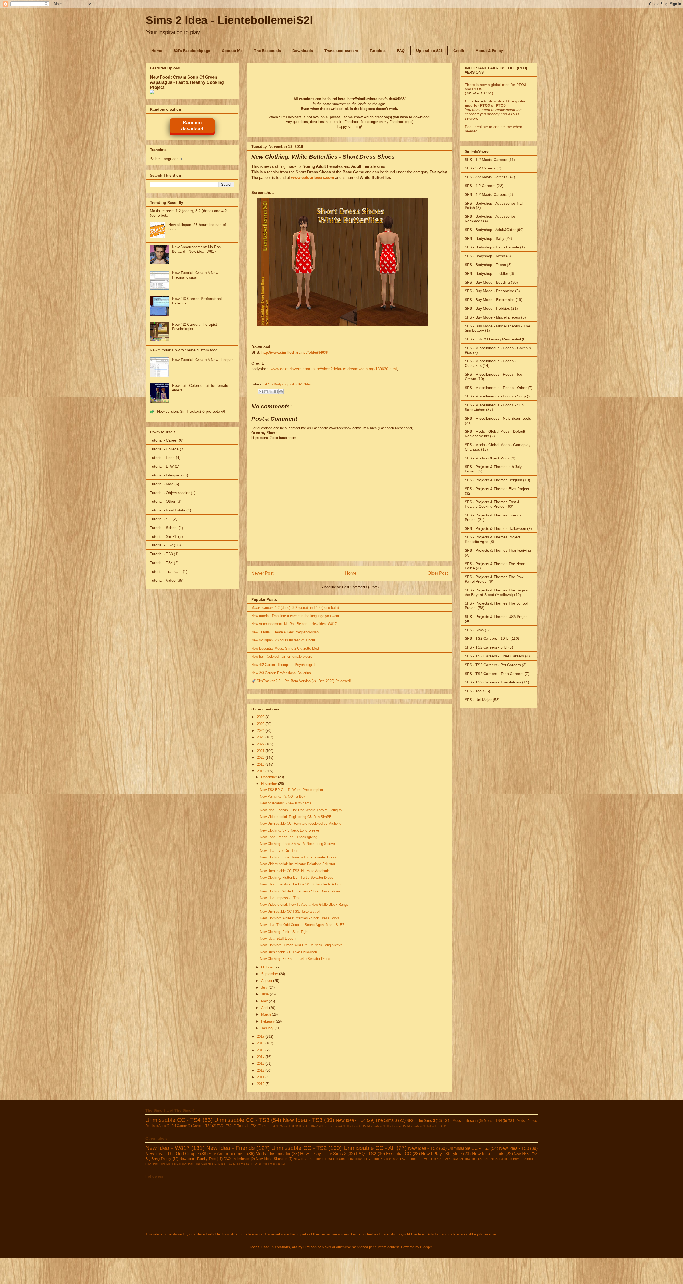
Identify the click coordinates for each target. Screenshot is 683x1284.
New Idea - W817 (167, 1148)
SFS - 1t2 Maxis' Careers (486, 159)
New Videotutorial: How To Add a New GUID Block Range (304, 905)
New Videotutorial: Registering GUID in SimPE (296, 817)
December (269, 777)
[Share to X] (270, 391)
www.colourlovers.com (312, 178)
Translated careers (341, 51)
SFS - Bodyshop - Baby (484, 238)
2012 (261, 1070)
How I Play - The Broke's (160, 1163)
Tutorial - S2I (161, 519)
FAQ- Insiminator (237, 1159)
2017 (261, 1037)
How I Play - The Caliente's (196, 1163)
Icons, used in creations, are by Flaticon (283, 1247)
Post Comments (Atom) (360, 587)
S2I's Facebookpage (191, 51)
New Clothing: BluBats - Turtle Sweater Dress (295, 959)
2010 (261, 1084)
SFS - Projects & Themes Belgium (493, 480)
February (268, 1021)
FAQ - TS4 (268, 1125)
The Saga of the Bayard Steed (511, 1158)
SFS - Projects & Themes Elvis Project (497, 489)
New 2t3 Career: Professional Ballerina (281, 673)
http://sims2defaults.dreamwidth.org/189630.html (354, 369)
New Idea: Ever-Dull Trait (279, 851)
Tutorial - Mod (161, 484)
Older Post (438, 573)
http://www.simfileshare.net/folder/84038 (294, 353)
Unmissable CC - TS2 (299, 1148)
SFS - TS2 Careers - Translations (493, 682)
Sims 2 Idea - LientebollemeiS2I (229, 20)
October (268, 967)
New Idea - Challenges (310, 1158)
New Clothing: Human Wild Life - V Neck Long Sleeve (301, 945)
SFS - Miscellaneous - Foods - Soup (495, 396)
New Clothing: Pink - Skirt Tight (284, 932)
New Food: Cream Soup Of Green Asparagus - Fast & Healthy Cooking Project (187, 82)
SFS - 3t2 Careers (480, 168)
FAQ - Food (408, 1158)
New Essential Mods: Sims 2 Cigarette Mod (285, 648)
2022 (261, 744)
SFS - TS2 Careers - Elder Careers (494, 656)
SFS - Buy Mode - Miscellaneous (492, 317)
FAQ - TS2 (366, 1153)
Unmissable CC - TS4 (173, 1120)
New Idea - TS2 (423, 1148)
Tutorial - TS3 (161, 554)
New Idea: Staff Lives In (278, 938)
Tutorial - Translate (166, 571)
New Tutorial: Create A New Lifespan (203, 359)
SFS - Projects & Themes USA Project (497, 616)
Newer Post (262, 573)
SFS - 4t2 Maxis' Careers (486, 194)
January (268, 1028)
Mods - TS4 (493, 1121)
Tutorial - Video (163, 580)
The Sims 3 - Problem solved (364, 1125)
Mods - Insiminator (273, 1153)
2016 (261, 1043)
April (265, 1008)
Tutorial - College (164, 449)
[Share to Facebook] (276, 391)
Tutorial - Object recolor (170, 493)
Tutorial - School (163, 528)
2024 (261, 731)
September (270, 974)
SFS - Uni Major (478, 700)
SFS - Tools (474, 691)
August (267, 981)
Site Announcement (227, 1153)
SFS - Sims (474, 630)
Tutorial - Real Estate (167, 510)
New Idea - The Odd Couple (172, 1153)
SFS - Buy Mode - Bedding (487, 282)
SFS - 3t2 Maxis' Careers (486, 177)
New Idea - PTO (247, 1163)
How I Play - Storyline (441, 1153)
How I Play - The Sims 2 (323, 1153)
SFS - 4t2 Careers (480, 186)
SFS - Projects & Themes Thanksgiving (498, 550)
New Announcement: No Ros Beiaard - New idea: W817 (294, 624)
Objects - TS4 (307, 1125)
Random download (192, 126)
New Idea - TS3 (302, 1120)
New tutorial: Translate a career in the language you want (295, 616)
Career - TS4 (202, 1125)
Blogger (426, 1247)
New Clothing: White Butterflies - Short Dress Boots (300, 918)
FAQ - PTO (430, 1158)
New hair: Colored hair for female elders (281, 656)
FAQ (401, 51)
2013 (261, 1064)
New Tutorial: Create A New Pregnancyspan (285, 632)
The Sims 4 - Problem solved (404, 1125)
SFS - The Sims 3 (421, 1121)
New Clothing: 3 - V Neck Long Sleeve (289, 830)
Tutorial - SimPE (163, 536)
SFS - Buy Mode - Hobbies (487, 308)
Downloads (302, 51)
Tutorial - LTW (162, 466)
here (479, 101)
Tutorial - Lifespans (166, 475)
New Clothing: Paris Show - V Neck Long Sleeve (297, 844)
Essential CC (398, 1153)
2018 (261, 771)
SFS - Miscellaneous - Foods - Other (496, 387)
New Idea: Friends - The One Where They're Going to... (302, 810)
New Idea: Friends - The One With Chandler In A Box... (302, 884)
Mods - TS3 (287, 1125)
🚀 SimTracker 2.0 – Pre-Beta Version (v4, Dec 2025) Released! (301, 681)
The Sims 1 (341, 1158)
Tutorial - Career (164, 440)
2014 (261, 1057)
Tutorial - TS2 (161, 545)
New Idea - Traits (488, 1153)
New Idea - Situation (271, 1159)
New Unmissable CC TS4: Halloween (288, 952)
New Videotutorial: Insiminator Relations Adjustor (297, 864)
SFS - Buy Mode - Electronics (489, 299)
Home (157, 51)
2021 (261, 751)
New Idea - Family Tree (198, 1159)
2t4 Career (179, 1125)
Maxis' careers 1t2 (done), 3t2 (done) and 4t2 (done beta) (295, 608)
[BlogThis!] (265, 391)
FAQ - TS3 (224, 1125)
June (265, 994)
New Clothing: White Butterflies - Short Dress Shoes (300, 891)
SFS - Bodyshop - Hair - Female (492, 247)
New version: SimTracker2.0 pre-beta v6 (191, 411)
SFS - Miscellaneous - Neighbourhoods (498, 418)
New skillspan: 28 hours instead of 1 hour (283, 640)
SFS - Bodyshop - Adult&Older (287, 384)
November (269, 784)
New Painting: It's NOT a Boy (282, 796)
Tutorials (378, 51)
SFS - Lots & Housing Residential (493, 339)
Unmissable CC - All (369, 1148)
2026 (261, 717)
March (266, 1014)
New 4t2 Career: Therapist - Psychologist (283, 665)
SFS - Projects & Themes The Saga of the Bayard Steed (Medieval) (497, 592)
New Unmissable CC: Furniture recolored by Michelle (300, 823)
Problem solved (271, 1163)
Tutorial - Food (162, 457)
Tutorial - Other (163, 501)
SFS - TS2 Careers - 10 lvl (487, 638)
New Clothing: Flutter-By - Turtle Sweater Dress (296, 878)
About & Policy (489, 51)
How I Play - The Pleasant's (375, 1158)
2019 (261, 764)
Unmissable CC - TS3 (241, 1120)
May (265, 1001)
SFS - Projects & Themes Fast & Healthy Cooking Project (492, 504)
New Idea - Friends (230, 1148)
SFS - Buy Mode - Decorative (489, 291)
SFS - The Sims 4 (331, 1125)
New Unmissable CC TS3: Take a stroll (290, 911)
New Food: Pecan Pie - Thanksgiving (288, 837)
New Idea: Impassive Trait (280, 898)
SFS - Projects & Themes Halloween (495, 528)
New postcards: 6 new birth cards (285, 803)
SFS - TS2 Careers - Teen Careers (494, 673)
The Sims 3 (386, 1120)
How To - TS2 (473, 1158)
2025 (261, 724)
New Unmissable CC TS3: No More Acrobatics (296, 871)
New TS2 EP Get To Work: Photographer (291, 790)
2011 (261, 1077)
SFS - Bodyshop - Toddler (486, 273)
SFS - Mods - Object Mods (487, 458)
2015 (261, 1050)
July (265, 987)
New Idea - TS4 (351, 1120)
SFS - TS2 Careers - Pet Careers (493, 665)
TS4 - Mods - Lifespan (460, 1121)
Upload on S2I (429, 51)
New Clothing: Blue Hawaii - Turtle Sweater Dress (298, 857)
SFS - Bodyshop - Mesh (485, 256)
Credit (458, 51)
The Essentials (267, 51)
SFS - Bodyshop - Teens (485, 265)
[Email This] (260, 391)
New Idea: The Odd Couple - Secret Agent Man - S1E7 (302, 925)
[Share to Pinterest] (281, 391)
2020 (261, 758)
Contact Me (232, 51)
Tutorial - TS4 (161, 562)
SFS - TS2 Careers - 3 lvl (486, 647)
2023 (261, 737)
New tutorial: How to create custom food (183, 350)
